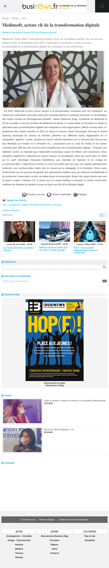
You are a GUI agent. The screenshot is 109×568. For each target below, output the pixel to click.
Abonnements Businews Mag (54, 536)
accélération (15, 205)
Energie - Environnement (19, 540)
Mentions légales (46, 519)
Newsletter (90, 540)
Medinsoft (45, 205)
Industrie (19, 544)
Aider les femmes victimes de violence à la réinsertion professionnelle (75, 400)
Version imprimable (61, 194)
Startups (15, 18)
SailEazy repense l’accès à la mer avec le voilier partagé (53, 248)
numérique (56, 205)
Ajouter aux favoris (16, 200)
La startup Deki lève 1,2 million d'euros (19, 249)
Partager (82, 194)
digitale (25, 205)
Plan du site (89, 536)
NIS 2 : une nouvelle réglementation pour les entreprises (86, 250)
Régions (54, 544)
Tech (24, 18)
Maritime (19, 549)
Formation (54, 540)
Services (19, 553)
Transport (54, 553)
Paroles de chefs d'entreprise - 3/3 (59, 429)
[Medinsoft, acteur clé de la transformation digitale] (53, 51)
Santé (54, 549)
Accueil (5, 18)
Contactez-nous (28, 519)
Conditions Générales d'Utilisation (73, 519)
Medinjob (34, 205)
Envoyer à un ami (35, 194)
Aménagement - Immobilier (19, 536)
